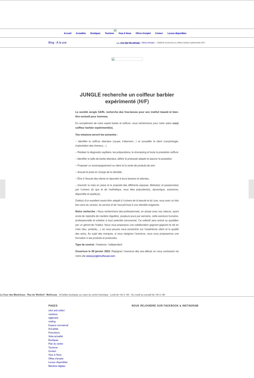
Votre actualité (55, 336)
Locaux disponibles (58, 362)
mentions (53, 314)
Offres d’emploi (55, 358)
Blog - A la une (57, 42)
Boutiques (53, 340)
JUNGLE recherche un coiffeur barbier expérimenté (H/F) (127, 98)
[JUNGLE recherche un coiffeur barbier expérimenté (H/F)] (127, 72)
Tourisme (53, 347)
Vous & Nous (55, 354)
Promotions (54, 332)
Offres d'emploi (148, 42)
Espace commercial (58, 325)
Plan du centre (55, 343)
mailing (51, 321)
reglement (53, 317)
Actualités (53, 328)
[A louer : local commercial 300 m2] (251, 189)
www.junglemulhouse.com (100, 256)
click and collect (56, 310)
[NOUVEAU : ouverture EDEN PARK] (2, 189)
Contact (52, 351)
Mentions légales (56, 365)
